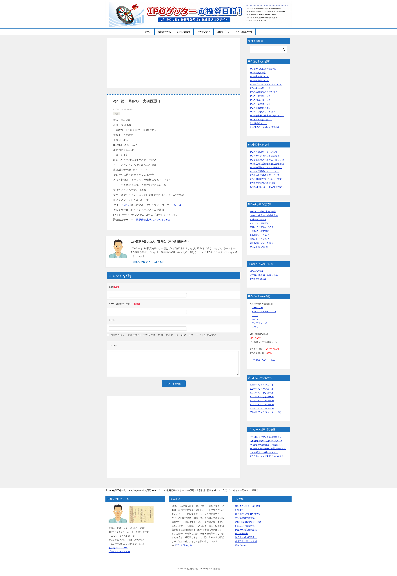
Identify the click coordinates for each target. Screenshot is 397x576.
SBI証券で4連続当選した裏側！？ (266, 444)
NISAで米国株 (256, 271)
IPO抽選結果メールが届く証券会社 (267, 160)
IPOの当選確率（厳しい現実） (264, 152)
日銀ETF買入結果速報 (246, 529)
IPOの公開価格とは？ (260, 96)
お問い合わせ (183, 31)
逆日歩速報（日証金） (246, 537)
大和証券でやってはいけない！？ (266, 440)
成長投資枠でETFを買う (261, 243)
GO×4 (255, 315)
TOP (132, 490)
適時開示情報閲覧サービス (248, 522)
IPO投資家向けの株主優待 (262, 183)
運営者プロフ (223, 31)
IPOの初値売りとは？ (260, 100)
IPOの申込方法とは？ (260, 88)
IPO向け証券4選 (244, 31)
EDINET (239, 510)
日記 (116, 114)
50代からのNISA (258, 219)
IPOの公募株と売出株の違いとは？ (267, 115)
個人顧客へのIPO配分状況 (248, 514)
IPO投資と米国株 (258, 279)
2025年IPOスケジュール (262, 408)
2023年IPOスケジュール (262, 400)
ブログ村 (126, 204)
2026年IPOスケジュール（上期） (266, 412)
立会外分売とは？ (258, 123)
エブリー (256, 327)
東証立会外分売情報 (245, 526)
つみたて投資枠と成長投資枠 (264, 215)
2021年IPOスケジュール (262, 392)
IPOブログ (178, 204)
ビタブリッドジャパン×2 (264, 311)
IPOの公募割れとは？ (260, 104)
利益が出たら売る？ (259, 239)
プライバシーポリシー (119, 551)
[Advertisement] (173, 63)
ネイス (255, 319)
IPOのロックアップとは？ (262, 111)
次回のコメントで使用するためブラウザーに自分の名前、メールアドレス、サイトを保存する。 (164, 335)
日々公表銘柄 (241, 533)
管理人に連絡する (183, 545)
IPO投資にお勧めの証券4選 (263, 68)
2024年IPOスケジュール (262, 404)
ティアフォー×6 (259, 323)
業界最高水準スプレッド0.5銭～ (154, 219)
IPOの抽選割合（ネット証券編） (266, 167)
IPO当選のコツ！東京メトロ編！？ (267, 456)
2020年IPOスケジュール (262, 389)
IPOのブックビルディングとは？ (266, 84)
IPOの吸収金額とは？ (260, 108)
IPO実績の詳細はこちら (263, 360)
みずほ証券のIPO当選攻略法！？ (266, 436)
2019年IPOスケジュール (262, 385)
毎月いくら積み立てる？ (262, 227)
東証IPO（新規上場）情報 (248, 506)
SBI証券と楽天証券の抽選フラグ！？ (268, 448)
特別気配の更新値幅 (245, 518)
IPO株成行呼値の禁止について (264, 171)
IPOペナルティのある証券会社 (264, 155)
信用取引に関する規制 (246, 541)
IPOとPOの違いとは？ (261, 119)
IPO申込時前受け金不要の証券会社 (267, 163)
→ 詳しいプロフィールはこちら (147, 262)
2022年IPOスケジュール (262, 396)
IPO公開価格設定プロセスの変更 (266, 179)
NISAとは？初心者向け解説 (263, 211)
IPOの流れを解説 (258, 72)
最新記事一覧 (164, 31)
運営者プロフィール (118, 547)
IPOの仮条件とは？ (259, 80)
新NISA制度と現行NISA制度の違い (266, 187)
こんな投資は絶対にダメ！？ (264, 452)
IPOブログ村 (241, 545)
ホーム (148, 31)
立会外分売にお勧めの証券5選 (264, 127)
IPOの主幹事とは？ (259, 76)
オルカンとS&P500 (259, 223)
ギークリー (257, 307)
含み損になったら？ (259, 235)
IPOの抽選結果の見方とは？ (263, 92)
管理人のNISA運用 (259, 247)
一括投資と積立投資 (259, 231)
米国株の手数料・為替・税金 (264, 275)
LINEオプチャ (203, 31)
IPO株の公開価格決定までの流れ (266, 175)
